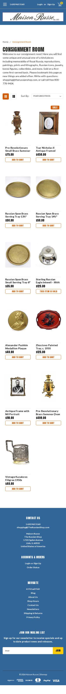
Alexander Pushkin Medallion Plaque (16, 347)
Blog (33, 593)
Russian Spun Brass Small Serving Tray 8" (17, 281)
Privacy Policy (33, 617)
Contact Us (33, 605)
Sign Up (51, 4)
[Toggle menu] (5, 6)
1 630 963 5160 (17, 4)
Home (5, 42)
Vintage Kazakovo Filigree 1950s (16, 478)
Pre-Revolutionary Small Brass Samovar (17, 149)
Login (40, 4)
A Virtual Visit (33, 589)
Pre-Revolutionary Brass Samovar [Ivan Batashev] (48, 412)
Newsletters (33, 609)
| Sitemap (43, 674)
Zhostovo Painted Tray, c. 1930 (47, 347)
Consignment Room (21, 42)
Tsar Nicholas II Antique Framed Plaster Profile (46, 149)
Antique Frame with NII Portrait (17, 412)
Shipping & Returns (33, 613)
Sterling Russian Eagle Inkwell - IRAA (48, 281)
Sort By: (25, 96)
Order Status (33, 567)
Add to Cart (18, 159)
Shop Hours (33, 601)
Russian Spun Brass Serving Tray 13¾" (16, 215)
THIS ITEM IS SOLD (48, 291)
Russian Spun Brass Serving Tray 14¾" (47, 215)
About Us (33, 597)
